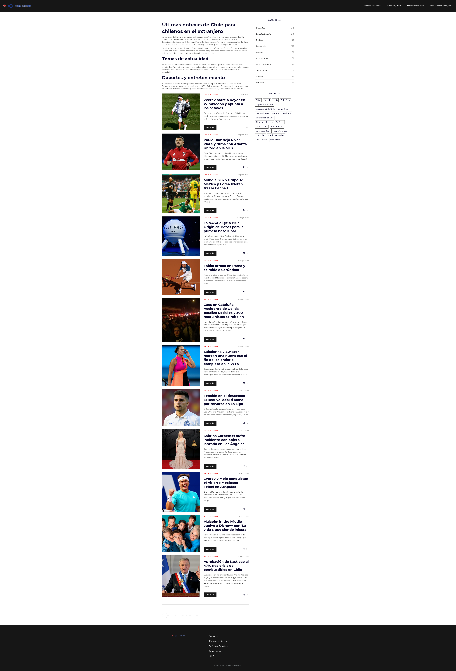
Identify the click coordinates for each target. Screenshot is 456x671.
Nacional (260, 82)
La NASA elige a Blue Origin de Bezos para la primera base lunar (224, 227)
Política (259, 40)
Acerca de (213, 636)
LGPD (211, 656)
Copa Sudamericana (281, 113)
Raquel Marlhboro (211, 95)
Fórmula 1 (260, 135)
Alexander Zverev (264, 122)
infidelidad (275, 140)
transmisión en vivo (265, 118)
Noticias (259, 52)
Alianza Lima (261, 126)
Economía (261, 46)
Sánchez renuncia (372, 6)
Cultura (259, 76)
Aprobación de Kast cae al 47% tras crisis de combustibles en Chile (226, 566)
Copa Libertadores (264, 104)
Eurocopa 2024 (263, 131)
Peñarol (280, 122)
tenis (275, 100)
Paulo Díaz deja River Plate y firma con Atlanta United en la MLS (225, 144)
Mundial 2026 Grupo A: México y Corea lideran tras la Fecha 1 (223, 184)
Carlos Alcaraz (262, 113)
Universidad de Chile (265, 109)
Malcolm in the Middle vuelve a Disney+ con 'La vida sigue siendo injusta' (225, 526)
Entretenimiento (263, 34)
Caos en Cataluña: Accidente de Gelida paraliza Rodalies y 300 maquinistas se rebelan (224, 311)
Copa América (280, 131)
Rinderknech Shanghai (440, 6)
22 (200, 616)
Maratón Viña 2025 (415, 6)
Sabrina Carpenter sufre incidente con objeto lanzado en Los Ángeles (224, 440)
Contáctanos (215, 651)
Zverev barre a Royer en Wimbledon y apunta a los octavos (224, 104)
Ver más (210, 127)
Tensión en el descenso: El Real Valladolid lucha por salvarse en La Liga (224, 400)
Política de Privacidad (218, 646)
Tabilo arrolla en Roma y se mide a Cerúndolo (224, 268)
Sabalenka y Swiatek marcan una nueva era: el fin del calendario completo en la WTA (225, 358)
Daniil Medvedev (276, 135)
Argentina (283, 109)
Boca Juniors (277, 126)
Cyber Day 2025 (394, 6)
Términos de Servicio (218, 641)
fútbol (267, 100)
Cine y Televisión (263, 64)
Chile (258, 100)
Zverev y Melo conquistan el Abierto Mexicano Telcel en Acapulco (226, 483)
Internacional (262, 58)
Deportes (260, 28)
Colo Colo (285, 100)
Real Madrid (261, 140)
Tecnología (261, 70)
